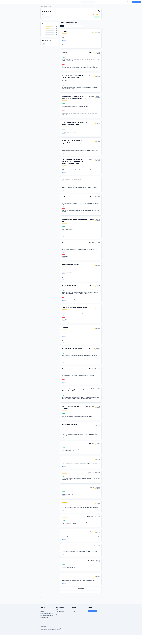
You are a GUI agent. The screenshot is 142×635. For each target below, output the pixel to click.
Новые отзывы (75, 609)
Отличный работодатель (69, 285)
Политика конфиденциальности (46, 615)
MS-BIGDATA (65, 31)
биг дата (64, 52)
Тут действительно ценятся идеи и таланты (74, 307)
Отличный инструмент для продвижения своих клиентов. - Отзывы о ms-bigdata (73, 426)
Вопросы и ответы (44, 617)
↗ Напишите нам (92, 611)
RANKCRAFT (4, 2)
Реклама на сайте (59, 614)
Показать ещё (81, 588)
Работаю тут (65, 327)
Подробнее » (64, 40)
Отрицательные (78, 25)
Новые (62, 25)
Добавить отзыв (75, 611)
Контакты (47, 1)
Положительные (69, 25)
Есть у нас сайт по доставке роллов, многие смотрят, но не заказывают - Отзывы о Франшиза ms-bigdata (72, 161)
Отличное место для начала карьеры (72, 348)
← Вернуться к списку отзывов (46, 597)
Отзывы (42, 1)
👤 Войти (129, 1)
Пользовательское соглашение (46, 613)
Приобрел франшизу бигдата (70, 264)
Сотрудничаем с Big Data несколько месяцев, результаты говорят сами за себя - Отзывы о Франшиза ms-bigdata (73, 142)
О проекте (42, 609)
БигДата (64, 196)
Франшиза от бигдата (68, 242)
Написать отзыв (136, 1)
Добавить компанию (60, 609)
